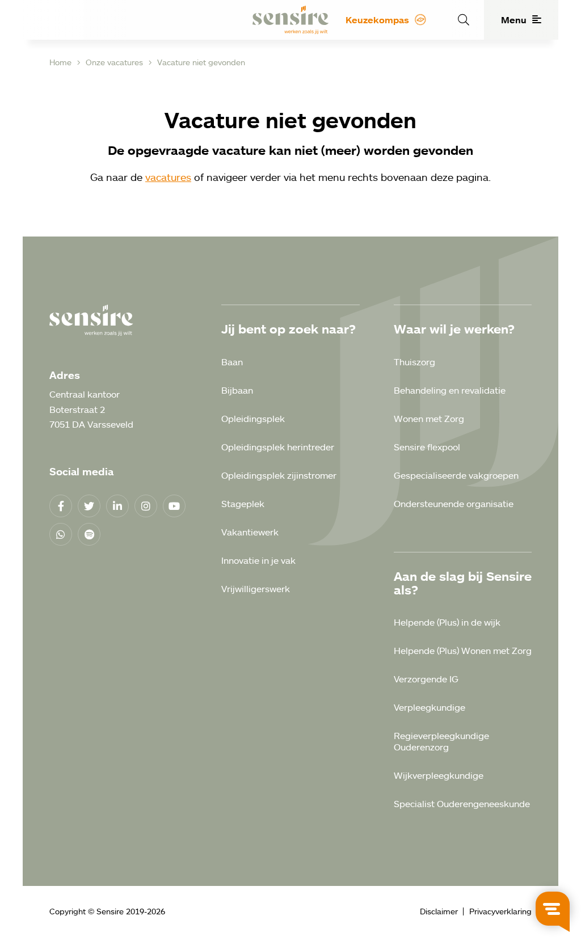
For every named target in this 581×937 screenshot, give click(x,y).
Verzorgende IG (426, 679)
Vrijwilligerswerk (255, 588)
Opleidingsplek (253, 418)
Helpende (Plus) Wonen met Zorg (463, 650)
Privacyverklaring (500, 911)
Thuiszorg (414, 362)
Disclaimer (439, 911)
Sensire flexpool (427, 447)
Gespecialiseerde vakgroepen (456, 475)
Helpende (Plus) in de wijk (447, 622)
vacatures (168, 177)
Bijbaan (237, 390)
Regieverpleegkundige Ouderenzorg (441, 741)
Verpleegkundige (429, 707)
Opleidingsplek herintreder (277, 447)
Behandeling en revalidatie (450, 390)
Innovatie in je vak (258, 560)
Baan (232, 362)
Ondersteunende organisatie (453, 503)
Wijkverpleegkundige (438, 775)
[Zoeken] (462, 20)
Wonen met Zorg (429, 418)
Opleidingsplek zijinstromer (278, 475)
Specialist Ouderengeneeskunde (462, 803)
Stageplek (242, 503)
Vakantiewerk (250, 532)
